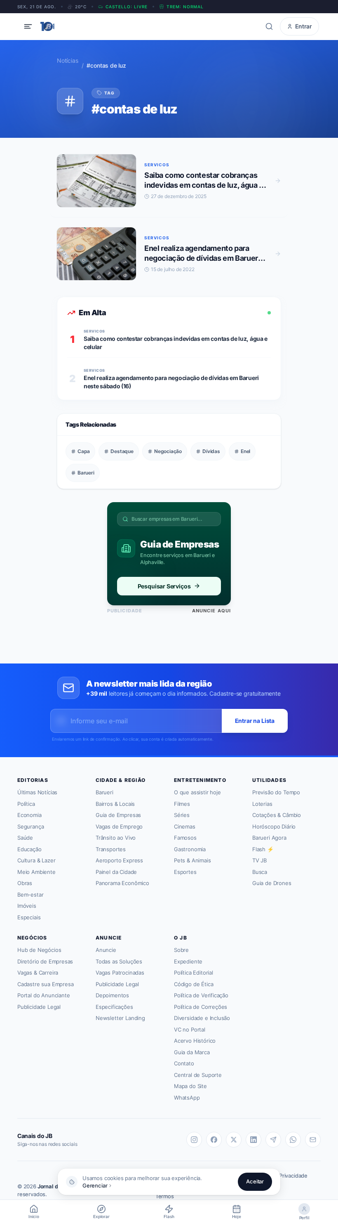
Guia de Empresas (118, 815)
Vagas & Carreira (37, 972)
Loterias (262, 803)
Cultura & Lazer (36, 860)
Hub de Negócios (39, 950)
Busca (259, 872)
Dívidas (211, 451)
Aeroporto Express (119, 860)
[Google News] (313, 1139)
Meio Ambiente (36, 872)
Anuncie (106, 950)
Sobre (181, 950)
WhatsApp (187, 1097)
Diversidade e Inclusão (202, 1018)
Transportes (111, 849)
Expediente (188, 961)
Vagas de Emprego (119, 826)
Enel (245, 451)
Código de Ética (193, 984)
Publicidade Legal (39, 1006)
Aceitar (255, 1181)
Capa (83, 451)
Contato (184, 1063)
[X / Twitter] (234, 1139)
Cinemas (184, 826)
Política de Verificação (201, 995)
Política (26, 803)
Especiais (28, 917)
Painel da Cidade (116, 872)
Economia (29, 815)
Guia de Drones (271, 883)
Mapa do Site (190, 1086)
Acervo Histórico (195, 1040)
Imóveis (26, 905)
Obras (24, 883)
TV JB (259, 860)
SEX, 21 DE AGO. (36, 6)
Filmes (182, 803)
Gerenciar (94, 1185)
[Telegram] (273, 1139)
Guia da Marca (192, 1052)
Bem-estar (30, 894)
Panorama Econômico (122, 883)
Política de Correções (200, 1006)
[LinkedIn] (253, 1139)
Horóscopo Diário (274, 826)
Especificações (114, 1006)
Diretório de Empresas (45, 961)
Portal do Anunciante (43, 995)
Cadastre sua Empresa (45, 984)
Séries (182, 815)
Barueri (85, 473)
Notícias (67, 60)
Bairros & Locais (115, 803)
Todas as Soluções (119, 961)
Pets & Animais (192, 860)
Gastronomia (190, 849)
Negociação (168, 451)
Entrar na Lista (255, 720)
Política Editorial (193, 972)
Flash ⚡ (263, 849)
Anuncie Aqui (211, 611)
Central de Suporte (198, 1075)
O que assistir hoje (197, 792)
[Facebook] (214, 1139)
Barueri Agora (269, 837)
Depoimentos (112, 995)
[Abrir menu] (28, 26)
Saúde (25, 837)
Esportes (185, 872)
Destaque (122, 451)
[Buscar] (269, 26)
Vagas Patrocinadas (120, 972)
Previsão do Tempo (276, 792)
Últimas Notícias (37, 792)
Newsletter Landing (120, 1018)
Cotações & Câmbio (276, 815)
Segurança (30, 826)
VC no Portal (189, 1029)
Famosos (185, 837)
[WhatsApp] (293, 1139)
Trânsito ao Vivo (116, 837)
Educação (29, 849)
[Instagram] (194, 1139)
